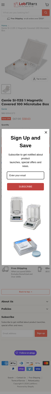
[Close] (45, 132)
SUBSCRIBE (25, 186)
